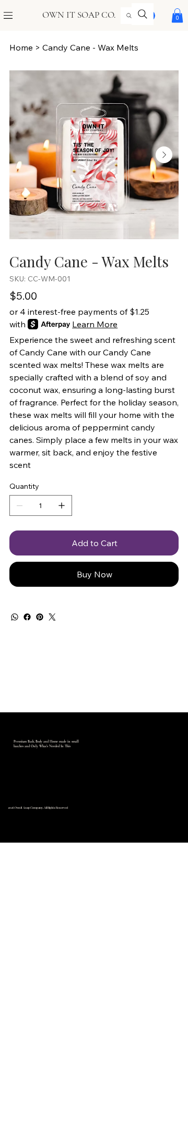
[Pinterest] (39, 617)
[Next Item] (164, 154)
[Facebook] (27, 617)
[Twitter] (52, 617)
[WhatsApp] (14, 617)
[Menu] (9, 15)
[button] (177, 15)
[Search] (129, 15)
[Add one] (61, 505)
